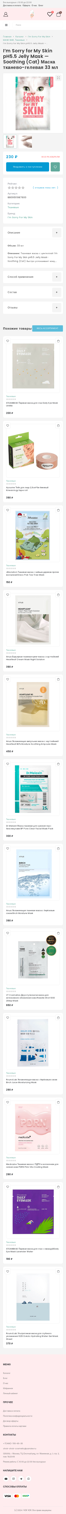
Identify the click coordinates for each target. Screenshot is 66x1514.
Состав (12, 292)
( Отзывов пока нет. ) (45, 188)
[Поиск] (59, 24)
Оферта (26, 5)
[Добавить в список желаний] (55, 166)
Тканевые (13, 207)
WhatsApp (28, 1479)
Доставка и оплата (12, 5)
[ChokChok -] (32, 14)
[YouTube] (6, 1479)
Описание (14, 232)
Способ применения (20, 277)
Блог (41, 5)
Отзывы (13, 307)
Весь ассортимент (47, 328)
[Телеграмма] (21, 1479)
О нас (34, 5)
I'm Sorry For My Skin (20, 217)
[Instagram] (13, 1479)
